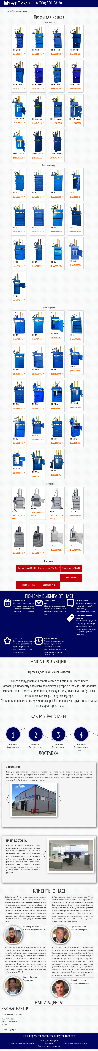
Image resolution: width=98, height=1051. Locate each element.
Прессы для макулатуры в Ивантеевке (49, 1042)
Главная (9, 11)
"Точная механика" (27, 584)
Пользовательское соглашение (49, 1046)
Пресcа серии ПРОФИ (71, 568)
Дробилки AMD (49, 584)
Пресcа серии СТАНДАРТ (49, 568)
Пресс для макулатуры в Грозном (75, 1043)
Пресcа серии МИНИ (27, 568)
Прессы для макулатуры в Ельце (22, 1043)
